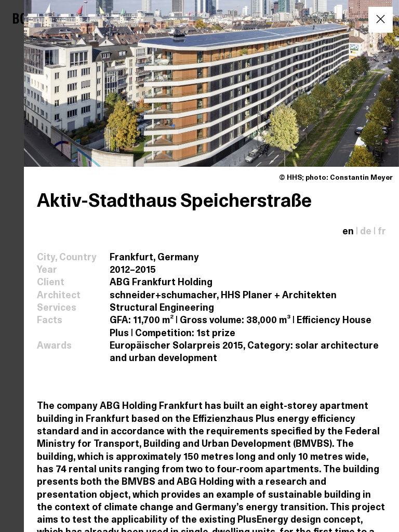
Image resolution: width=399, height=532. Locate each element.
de (365, 232)
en (348, 232)
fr (382, 232)
